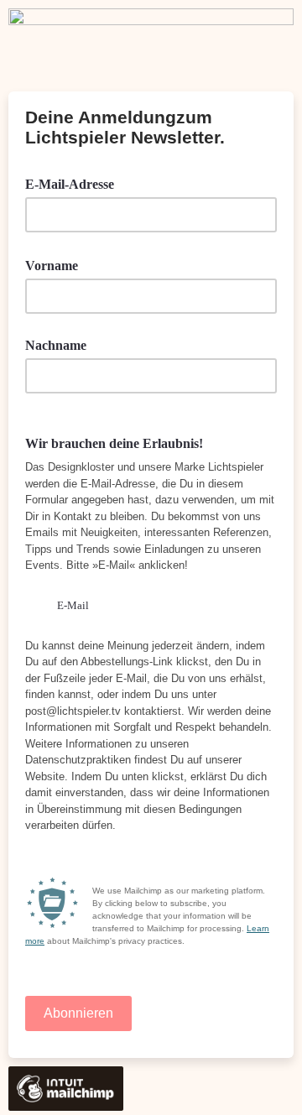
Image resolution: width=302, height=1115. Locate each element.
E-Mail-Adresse (75, 183)
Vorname (57, 264)
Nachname (55, 345)
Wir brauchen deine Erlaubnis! (114, 443)
